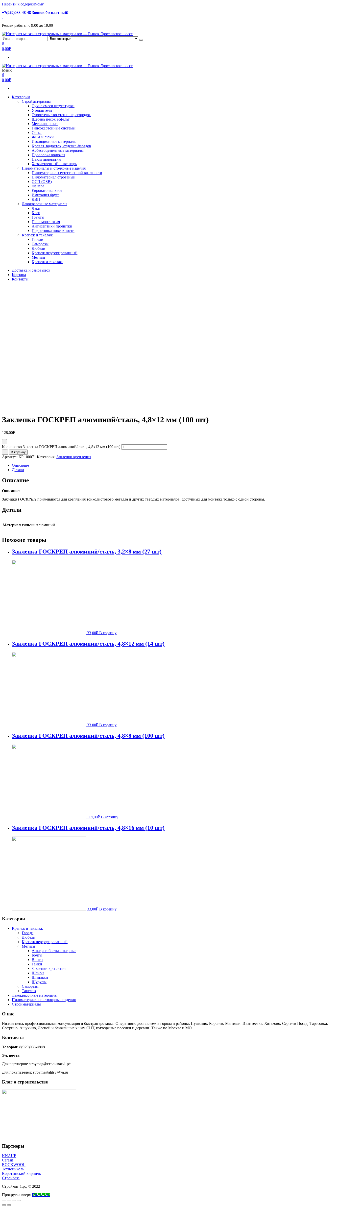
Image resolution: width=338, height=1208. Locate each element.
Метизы (38, 257)
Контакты (20, 279)
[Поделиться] (9, 1200)
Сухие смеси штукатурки (53, 106)
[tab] (174, 465)
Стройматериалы (36, 101)
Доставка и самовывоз (31, 270)
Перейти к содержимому (23, 4)
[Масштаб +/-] (19, 1200)
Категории (21, 97)
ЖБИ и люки (43, 137)
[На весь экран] (14, 1200)
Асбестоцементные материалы (58, 150)
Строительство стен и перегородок (61, 115)
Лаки (36, 208)
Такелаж (29, 991)
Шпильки (40, 977)
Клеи (36, 213)
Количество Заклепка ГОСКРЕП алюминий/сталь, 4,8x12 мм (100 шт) (61, 447)
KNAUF (9, 1156)
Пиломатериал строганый (53, 177)
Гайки (37, 964)
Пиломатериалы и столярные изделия (54, 168)
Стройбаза (11, 1178)
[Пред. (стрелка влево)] (4, 1205)
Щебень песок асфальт (51, 119)
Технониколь (13, 1169)
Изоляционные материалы (54, 141)
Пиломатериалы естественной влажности (67, 173)
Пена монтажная (46, 222)
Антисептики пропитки (52, 226)
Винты (37, 959)
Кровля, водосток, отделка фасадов (61, 146)
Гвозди (37, 239)
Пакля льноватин (46, 159)
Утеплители (42, 110)
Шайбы (38, 973)
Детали (18, 470)
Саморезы (40, 244)
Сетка (37, 132)
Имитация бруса (45, 195)
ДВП (36, 199)
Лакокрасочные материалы (44, 204)
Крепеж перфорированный (54, 253)
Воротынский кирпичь (21, 1173)
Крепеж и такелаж (37, 235)
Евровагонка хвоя (47, 190)
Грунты (38, 217)
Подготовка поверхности (53, 230)
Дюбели (38, 248)
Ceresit (7, 1160)
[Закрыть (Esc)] (4, 1200)
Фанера (38, 186)
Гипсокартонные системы (53, 128)
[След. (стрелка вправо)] (9, 1205)
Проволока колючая (48, 155)
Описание (20, 465)
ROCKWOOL (13, 1164)
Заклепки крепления (73, 457)
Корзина (19, 275)
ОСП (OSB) (42, 181)
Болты (37, 955)
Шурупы (39, 982)
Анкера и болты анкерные (54, 951)
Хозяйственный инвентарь (54, 164)
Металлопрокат (45, 124)
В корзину (18, 452)
